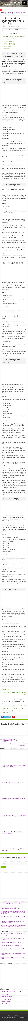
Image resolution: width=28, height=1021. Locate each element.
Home (1, 12)
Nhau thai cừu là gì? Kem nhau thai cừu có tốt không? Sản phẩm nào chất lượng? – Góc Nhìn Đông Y (13, 926)
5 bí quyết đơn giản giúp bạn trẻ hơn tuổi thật (11, 942)
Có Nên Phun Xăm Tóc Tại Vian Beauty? (12, 782)
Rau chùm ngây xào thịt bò (9, 41)
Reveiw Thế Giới (6, 1001)
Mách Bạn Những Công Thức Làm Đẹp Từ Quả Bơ (12, 903)
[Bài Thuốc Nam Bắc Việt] (14, 3)
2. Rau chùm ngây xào (7, 39)
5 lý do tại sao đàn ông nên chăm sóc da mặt (11, 945)
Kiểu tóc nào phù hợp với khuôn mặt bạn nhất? (17, 744)
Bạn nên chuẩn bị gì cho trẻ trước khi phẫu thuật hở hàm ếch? (10, 740)
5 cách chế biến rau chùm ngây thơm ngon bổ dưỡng (14, 36)
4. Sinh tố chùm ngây (7, 46)
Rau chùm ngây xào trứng (9, 43)
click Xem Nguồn (5, 689)
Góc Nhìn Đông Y (6, 994)
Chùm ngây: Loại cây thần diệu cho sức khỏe (14, 708)
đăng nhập (22, 857)
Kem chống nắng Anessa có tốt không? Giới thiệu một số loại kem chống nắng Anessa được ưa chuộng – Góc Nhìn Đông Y (14, 912)
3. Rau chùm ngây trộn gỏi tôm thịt (10, 44)
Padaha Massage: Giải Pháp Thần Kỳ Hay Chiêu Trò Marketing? (12, 832)
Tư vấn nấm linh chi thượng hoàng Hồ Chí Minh (14, 815)
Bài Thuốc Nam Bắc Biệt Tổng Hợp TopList (14, 12)
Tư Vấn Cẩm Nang (6, 1003)
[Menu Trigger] (24, 3)
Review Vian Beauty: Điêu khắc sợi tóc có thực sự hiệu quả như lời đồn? (14, 766)
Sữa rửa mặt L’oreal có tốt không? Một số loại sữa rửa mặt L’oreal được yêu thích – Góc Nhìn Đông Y (13, 907)
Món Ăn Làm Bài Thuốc (7, 996)
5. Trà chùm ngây (6, 48)
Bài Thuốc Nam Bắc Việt (7, 25)
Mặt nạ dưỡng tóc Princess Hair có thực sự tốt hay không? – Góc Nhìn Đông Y (12, 922)
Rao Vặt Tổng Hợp (6, 999)
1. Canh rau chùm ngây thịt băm (9, 38)
